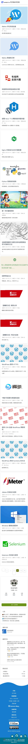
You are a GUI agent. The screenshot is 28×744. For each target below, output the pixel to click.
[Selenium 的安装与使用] (14, 552)
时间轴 (10, 701)
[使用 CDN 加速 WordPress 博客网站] (14, 424)
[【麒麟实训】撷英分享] (14, 302)
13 (21, 570)
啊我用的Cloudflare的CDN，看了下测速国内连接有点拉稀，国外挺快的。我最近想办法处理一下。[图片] (16, 642)
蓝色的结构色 (10, 630)
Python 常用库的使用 (9, 181)
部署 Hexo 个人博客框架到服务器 (13, 119)
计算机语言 (23, 184)
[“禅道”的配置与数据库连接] (14, 395)
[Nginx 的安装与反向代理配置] (14, 147)
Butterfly (16, 698)
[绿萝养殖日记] (14, 273)
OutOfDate (11, 433)
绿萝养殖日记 (6, 276)
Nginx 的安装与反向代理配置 (11, 150)
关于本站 (14, 693)
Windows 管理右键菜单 (10, 526)
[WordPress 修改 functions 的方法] (14, 458)
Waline (5, 30)
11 (14, 570)
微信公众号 (14, 717)
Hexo (5, 123)
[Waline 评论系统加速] (14, 23)
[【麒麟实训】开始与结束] (14, 332)
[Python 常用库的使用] (14, 178)
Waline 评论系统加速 (9, 26)
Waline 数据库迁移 (8, 58)
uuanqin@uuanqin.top (14, 719)
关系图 (14, 701)
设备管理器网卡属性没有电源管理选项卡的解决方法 (14, 243)
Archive (6, 433)
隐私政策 (14, 712)
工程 (22, 400)
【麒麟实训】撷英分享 (9, 305)
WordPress (6, 368)
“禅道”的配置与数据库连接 (10, 398)
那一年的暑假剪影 (8, 211)
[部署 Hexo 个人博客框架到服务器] (14, 115)
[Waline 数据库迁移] (14, 55)
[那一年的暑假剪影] (14, 208)
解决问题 (23, 91)
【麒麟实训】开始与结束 (10, 335)
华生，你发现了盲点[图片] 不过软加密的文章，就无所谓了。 (16, 648)
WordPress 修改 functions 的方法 (13, 461)
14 (24, 570)
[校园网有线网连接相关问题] (14, 86)
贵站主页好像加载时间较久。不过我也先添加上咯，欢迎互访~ (16, 654)
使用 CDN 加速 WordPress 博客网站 (13, 428)
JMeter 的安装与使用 (9, 492)
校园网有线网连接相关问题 (11, 89)
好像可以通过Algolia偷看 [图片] (14, 659)
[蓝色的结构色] (4, 631)
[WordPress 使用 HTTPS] (14, 361)
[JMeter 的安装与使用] (14, 489)
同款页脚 (14, 703)
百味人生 (23, 213)
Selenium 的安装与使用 (10, 555)
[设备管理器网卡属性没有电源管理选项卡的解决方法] (14, 239)
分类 (18, 701)
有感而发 (4, 215)
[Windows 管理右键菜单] (14, 522)
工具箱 (22, 494)
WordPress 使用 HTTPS (10, 364)
